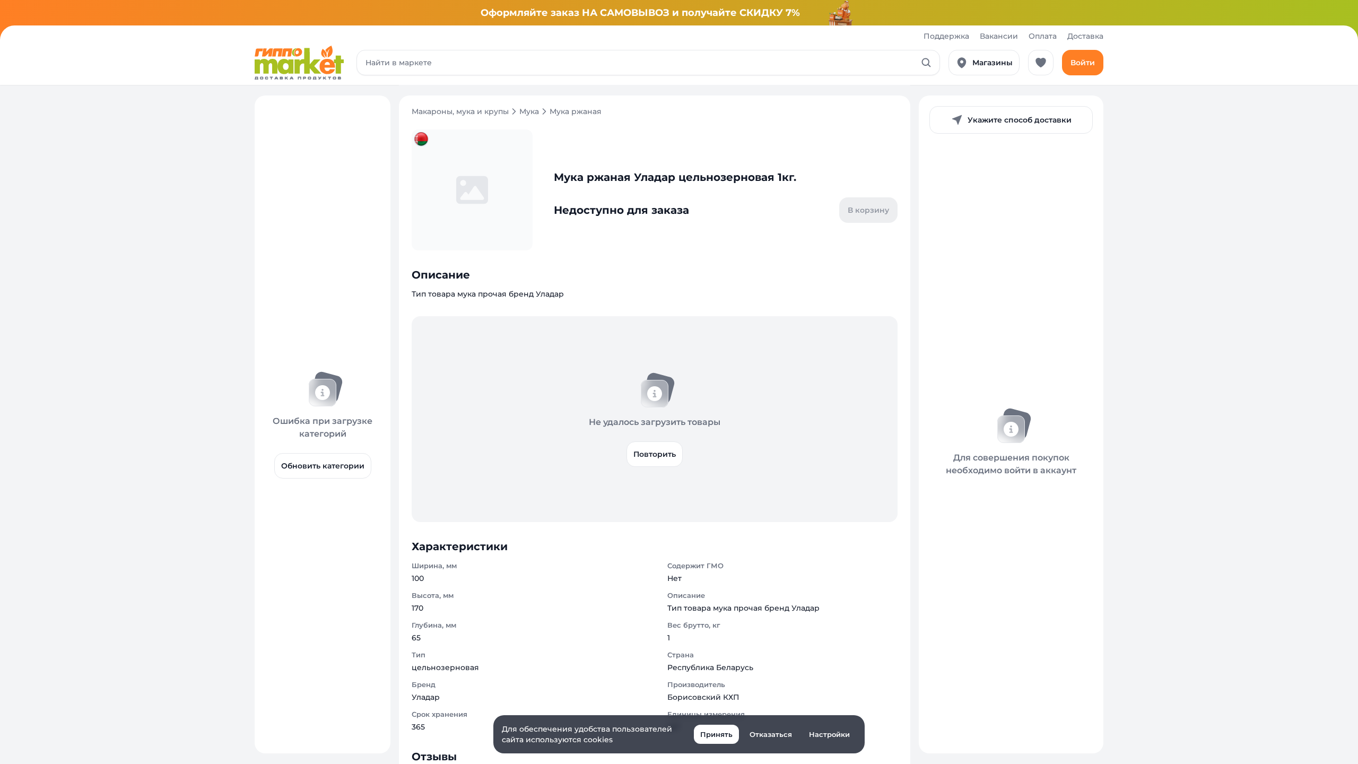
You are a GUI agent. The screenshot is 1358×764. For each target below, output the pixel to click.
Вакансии (999, 36)
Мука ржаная (576, 111)
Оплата (1043, 36)
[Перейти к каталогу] (299, 63)
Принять (716, 734)
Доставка (1085, 36)
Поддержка (946, 36)
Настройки (829, 734)
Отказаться (771, 734)
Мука (529, 111)
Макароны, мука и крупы (460, 111)
